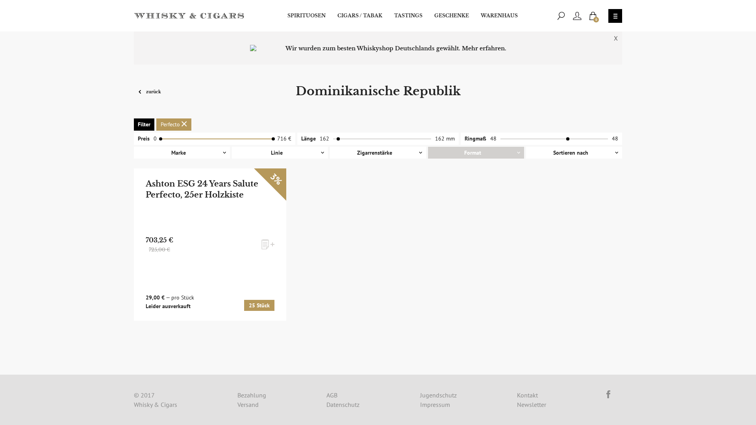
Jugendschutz (438, 395)
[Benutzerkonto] (577, 16)
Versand (248, 404)
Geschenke (451, 15)
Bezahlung (251, 395)
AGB (331, 395)
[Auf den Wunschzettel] (267, 244)
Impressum (435, 404)
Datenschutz (342, 404)
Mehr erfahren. (484, 48)
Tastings (408, 15)
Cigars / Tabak (359, 15)
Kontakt (527, 395)
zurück (153, 91)
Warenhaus (499, 15)
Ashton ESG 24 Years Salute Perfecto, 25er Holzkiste (202, 189)
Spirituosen (306, 15)
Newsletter (531, 404)
